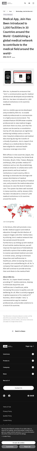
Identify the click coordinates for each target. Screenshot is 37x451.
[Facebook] (9, 396)
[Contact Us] (29, 3)
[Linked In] (4, 396)
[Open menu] (33, 3)
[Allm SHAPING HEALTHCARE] (7, 3)
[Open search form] (25, 3)
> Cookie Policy (6, 436)
